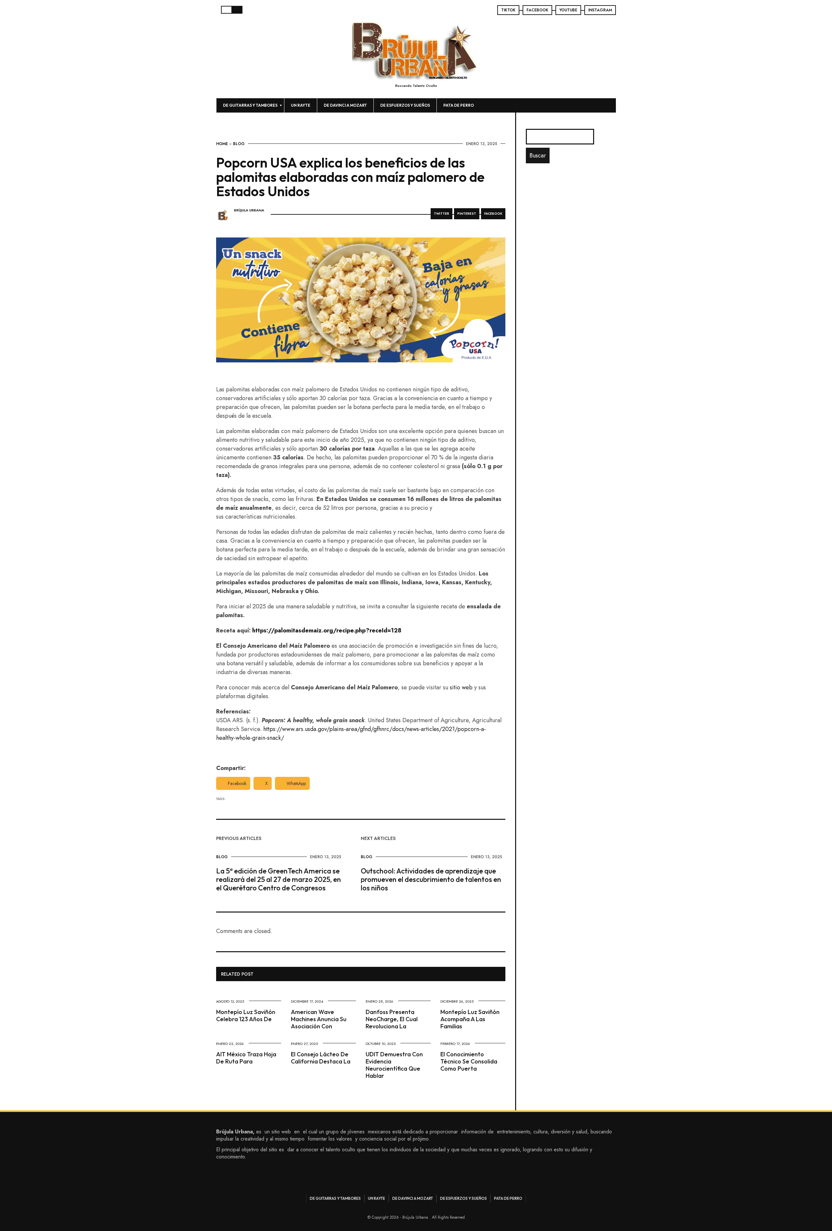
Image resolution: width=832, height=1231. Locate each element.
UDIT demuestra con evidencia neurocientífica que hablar (394, 1064)
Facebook (237, 783)
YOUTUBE (568, 10)
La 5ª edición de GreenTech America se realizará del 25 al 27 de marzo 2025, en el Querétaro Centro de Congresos (278, 879)
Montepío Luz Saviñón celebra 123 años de (245, 1015)
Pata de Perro (458, 105)
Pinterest (466, 213)
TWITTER (441, 213)
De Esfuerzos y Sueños (405, 105)
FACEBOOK (537, 10)
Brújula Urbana (249, 210)
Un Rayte (300, 105)
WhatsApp (296, 783)
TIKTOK (508, 10)
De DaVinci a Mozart (345, 105)
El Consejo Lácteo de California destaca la (320, 1057)
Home (222, 144)
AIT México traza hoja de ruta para (246, 1057)
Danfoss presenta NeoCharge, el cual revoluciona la (392, 1019)
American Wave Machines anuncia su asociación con (318, 1019)
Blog (239, 144)
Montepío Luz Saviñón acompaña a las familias (470, 1019)
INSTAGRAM (600, 10)
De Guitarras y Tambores (250, 105)
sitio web (461, 687)
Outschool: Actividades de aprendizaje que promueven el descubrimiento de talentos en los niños (431, 879)
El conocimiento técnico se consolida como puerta (468, 1061)
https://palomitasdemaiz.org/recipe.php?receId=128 (326, 630)
